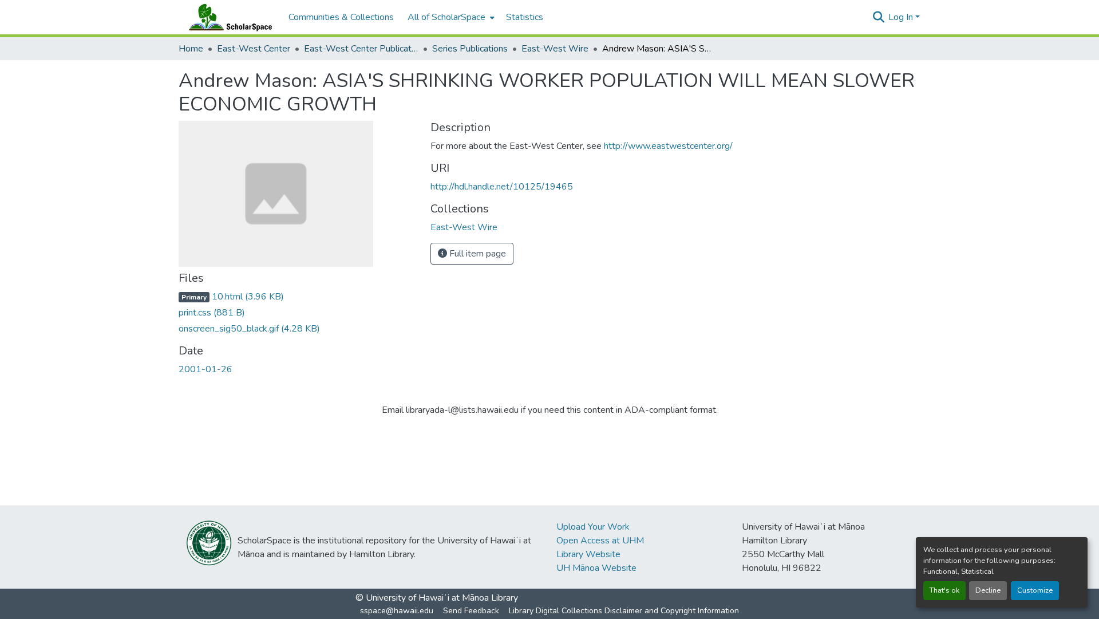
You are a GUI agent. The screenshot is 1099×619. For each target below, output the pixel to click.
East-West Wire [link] (554, 48)
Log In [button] (901, 17)
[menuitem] (450, 17)
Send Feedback (471, 610)
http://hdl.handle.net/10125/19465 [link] (501, 186)
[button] (228, 17)
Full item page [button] (476, 253)
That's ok (944, 590)
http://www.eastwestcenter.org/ (668, 146)
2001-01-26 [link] (205, 369)
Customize (1035, 590)
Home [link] (191, 48)
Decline (988, 590)
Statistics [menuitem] (524, 17)
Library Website (588, 554)
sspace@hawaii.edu (396, 610)
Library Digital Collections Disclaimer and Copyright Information (624, 610)
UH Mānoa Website (596, 568)
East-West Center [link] (253, 48)
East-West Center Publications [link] (361, 48)
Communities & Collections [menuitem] (341, 17)
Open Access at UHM (600, 540)
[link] (298, 296)
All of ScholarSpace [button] (446, 17)
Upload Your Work (593, 527)
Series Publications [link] (470, 48)
